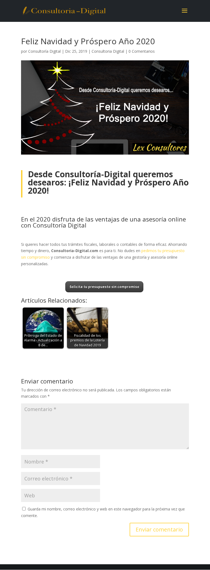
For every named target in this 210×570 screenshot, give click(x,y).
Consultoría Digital (44, 51)
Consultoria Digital (108, 51)
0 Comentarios (142, 51)
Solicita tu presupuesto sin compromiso (104, 286)
